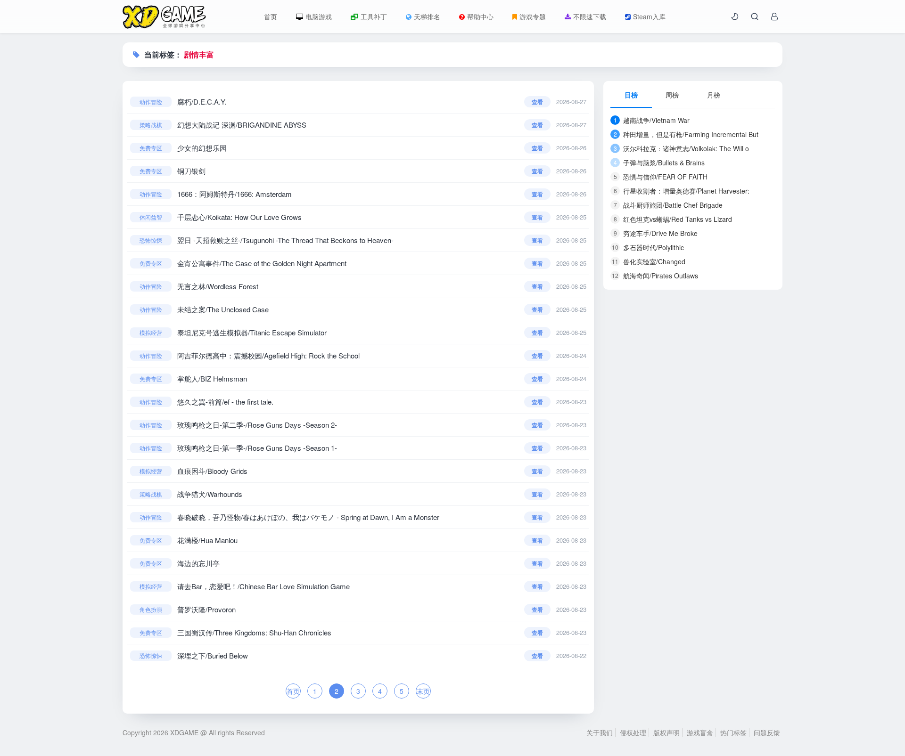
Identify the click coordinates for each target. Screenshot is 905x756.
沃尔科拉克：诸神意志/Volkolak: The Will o (681, 148)
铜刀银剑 (191, 171)
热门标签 (733, 732)
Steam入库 (649, 16)
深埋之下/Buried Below (212, 655)
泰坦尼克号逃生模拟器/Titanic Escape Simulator (252, 332)
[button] (735, 16)
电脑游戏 (318, 16)
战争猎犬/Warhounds (209, 494)
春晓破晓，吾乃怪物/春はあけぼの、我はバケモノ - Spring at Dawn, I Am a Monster (308, 517)
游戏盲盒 (700, 732)
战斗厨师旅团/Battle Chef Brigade (668, 205)
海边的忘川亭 (198, 563)
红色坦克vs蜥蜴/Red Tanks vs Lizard (673, 219)
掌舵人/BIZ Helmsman (212, 378)
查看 (537, 102)
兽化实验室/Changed (648, 261)
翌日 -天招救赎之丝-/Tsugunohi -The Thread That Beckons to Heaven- (285, 240)
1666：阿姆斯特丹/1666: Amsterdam (234, 194)
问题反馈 (767, 732)
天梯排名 (427, 16)
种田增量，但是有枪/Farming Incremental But (686, 134)
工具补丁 (374, 16)
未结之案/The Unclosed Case (223, 309)
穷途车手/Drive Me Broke (656, 233)
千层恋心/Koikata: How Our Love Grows (239, 217)
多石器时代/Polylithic (648, 247)
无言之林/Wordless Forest (217, 286)
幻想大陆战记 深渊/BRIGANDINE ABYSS (241, 125)
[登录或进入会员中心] (774, 16)
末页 (423, 691)
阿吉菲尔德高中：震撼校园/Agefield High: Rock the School (268, 355)
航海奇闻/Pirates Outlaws (655, 275)
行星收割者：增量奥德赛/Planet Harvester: (682, 190)
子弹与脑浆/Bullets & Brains (659, 162)
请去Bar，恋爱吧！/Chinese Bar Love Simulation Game (263, 586)
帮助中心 (480, 16)
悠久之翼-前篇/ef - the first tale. (225, 401)
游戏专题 (532, 16)
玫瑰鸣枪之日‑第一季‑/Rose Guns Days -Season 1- (257, 448)
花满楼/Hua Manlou (207, 540)
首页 (270, 16)
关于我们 (599, 732)
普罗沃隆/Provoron (206, 609)
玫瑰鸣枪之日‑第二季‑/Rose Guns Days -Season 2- (257, 425)
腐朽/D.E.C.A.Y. (201, 101)
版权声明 (666, 732)
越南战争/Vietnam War (652, 120)
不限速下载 (589, 16)
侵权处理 (633, 732)
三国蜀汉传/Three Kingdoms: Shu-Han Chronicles (254, 632)
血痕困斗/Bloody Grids (212, 471)
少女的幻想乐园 (202, 148)
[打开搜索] (755, 16)
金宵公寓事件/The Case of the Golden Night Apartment (261, 263)
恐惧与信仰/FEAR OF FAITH (661, 176)
